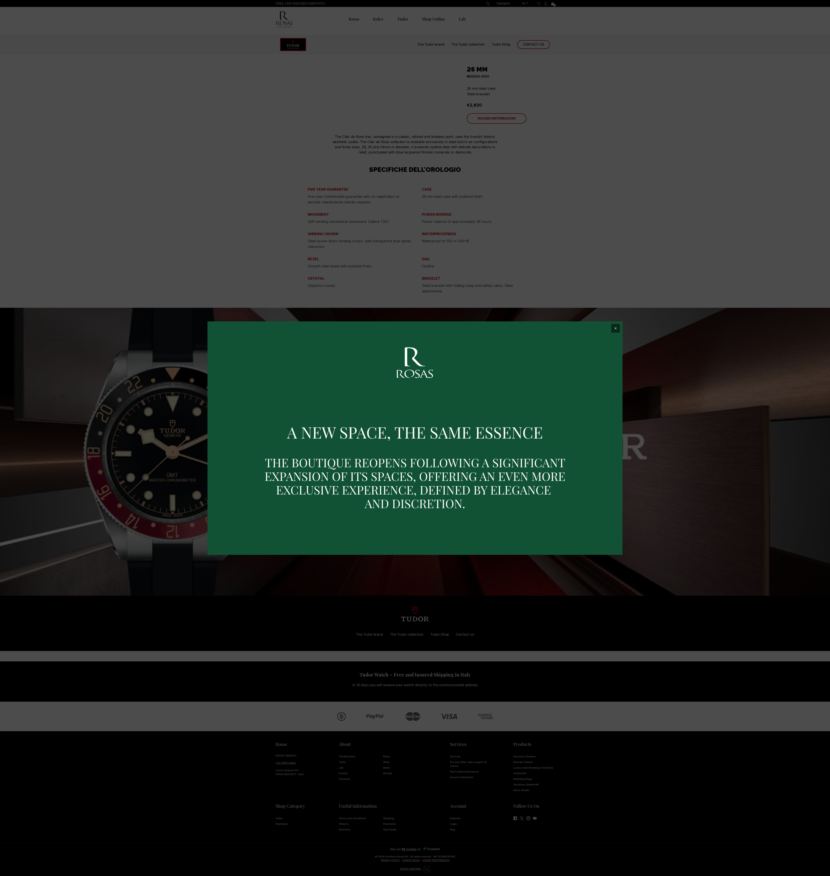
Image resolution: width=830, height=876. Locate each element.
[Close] (615, 328)
